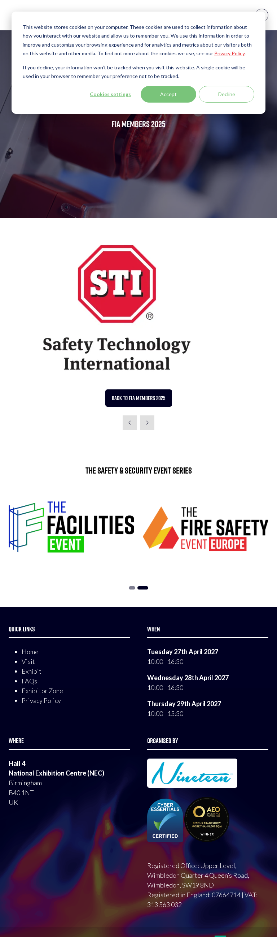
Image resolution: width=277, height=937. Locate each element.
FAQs (29, 681)
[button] (138, 398)
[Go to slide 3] (142, 588)
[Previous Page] (130, 422)
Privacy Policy (41, 700)
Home (30, 652)
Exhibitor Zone (42, 691)
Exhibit (31, 671)
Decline (226, 94)
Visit (28, 661)
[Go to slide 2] (132, 588)
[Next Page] (147, 422)
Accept (168, 94)
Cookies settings (110, 94)
